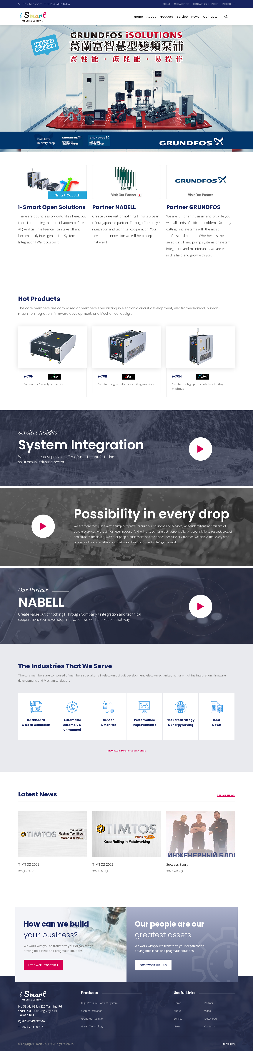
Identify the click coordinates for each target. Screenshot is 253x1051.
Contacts (210, 16)
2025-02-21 (26, 870)
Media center (181, 4)
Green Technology (92, 1026)
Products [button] (166, 16)
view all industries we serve (126, 750)
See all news (226, 795)
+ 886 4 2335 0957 (57, 4)
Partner (208, 1003)
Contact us (200, 4)
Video (207, 1011)
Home (138, 16)
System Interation (91, 1011)
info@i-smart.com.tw (31, 1021)
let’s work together (43, 965)
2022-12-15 (100, 870)
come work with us (153, 965)
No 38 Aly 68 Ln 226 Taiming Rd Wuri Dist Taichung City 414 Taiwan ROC (40, 1010)
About (177, 1011)
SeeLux (166, 4)
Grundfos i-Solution (92, 1018)
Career (214, 4)
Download (210, 1018)
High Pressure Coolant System (99, 1003)
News (195, 16)
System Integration (81, 445)
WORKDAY (230, 1044)
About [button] (151, 16)
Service (182, 16)
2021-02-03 (174, 870)
